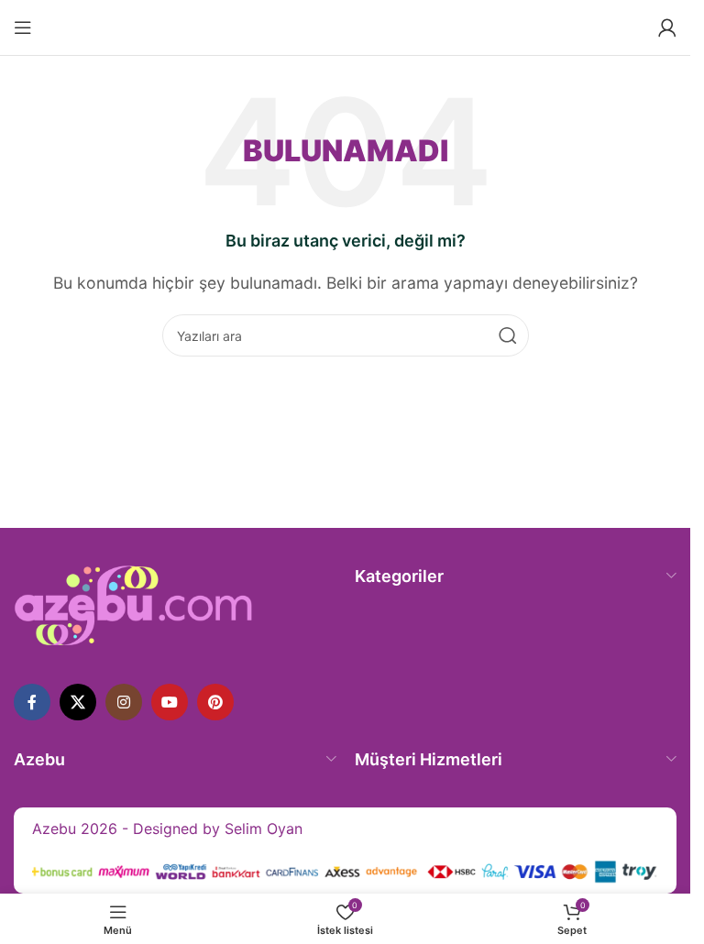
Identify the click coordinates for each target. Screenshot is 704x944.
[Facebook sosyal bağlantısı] (32, 702)
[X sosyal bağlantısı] (78, 702)
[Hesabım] (667, 27)
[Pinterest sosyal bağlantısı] (215, 702)
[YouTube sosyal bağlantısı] (169, 702)
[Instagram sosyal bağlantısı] (123, 702)
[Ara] (508, 335)
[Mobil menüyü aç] (23, 27)
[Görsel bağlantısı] (134, 604)
